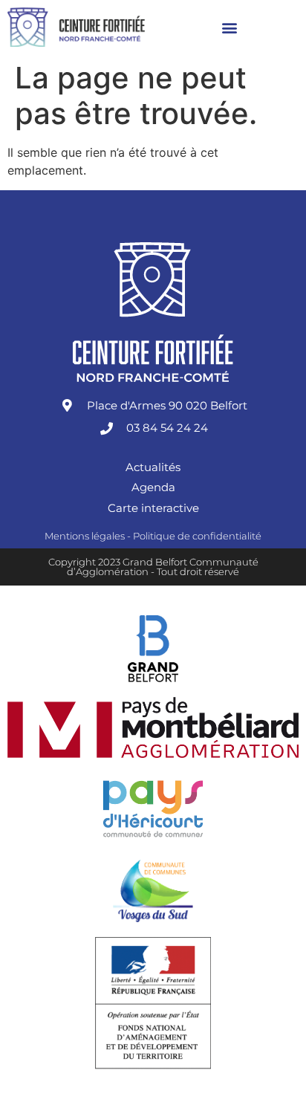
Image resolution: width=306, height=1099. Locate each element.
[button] (230, 27)
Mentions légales (85, 536)
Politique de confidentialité (197, 536)
